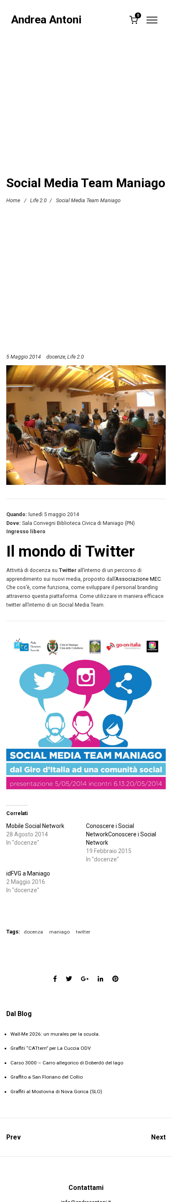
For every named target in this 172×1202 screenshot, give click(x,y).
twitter (83, 932)
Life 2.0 (38, 200)
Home (13, 200)
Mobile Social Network (35, 826)
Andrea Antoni (46, 19)
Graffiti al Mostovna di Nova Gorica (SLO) (56, 1091)
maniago (59, 932)
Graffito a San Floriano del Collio (46, 1077)
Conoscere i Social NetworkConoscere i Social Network (121, 834)
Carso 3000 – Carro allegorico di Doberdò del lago (66, 1063)
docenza (33, 932)
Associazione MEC (138, 579)
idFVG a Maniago (28, 873)
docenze (55, 357)
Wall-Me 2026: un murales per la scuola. (55, 1034)
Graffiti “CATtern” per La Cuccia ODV (50, 1048)
